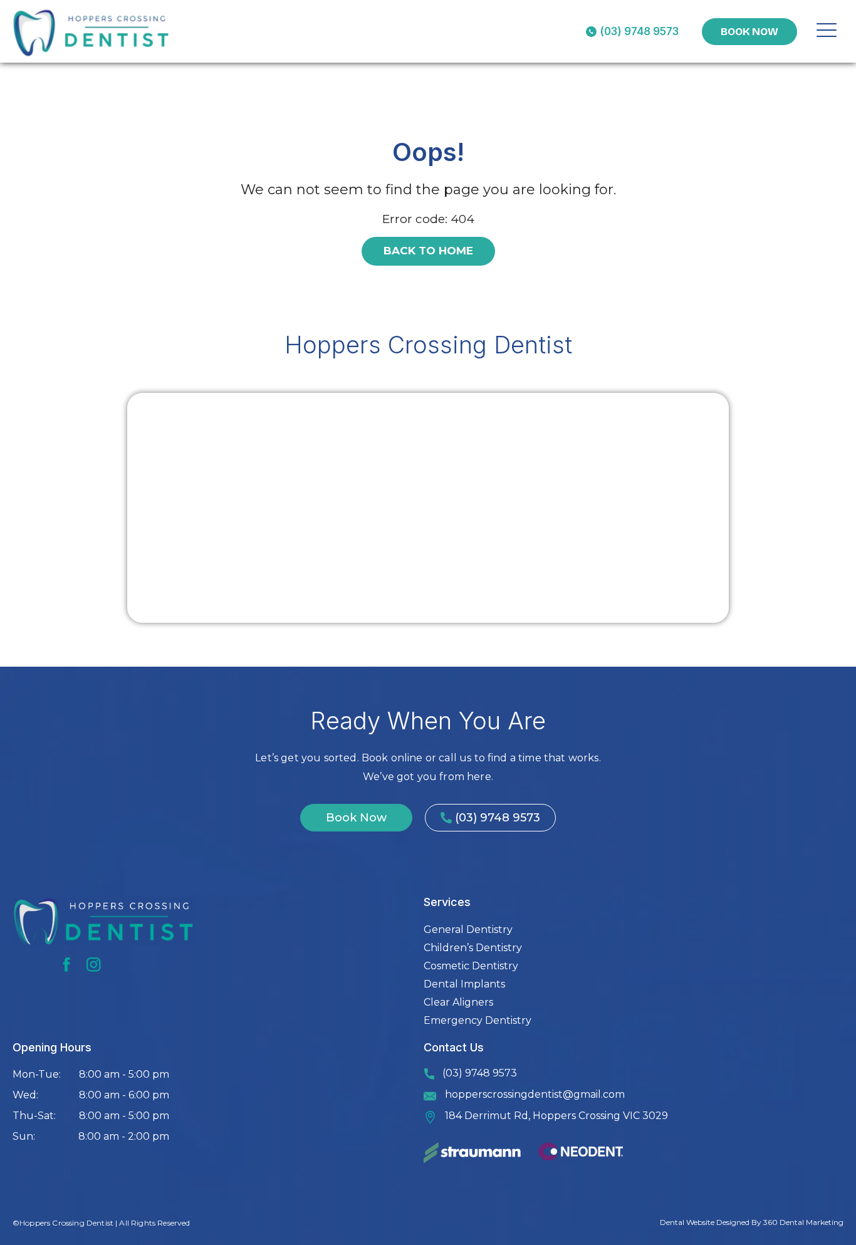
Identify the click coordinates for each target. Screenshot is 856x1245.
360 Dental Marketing (803, 1222)
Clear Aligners (458, 1002)
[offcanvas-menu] (826, 31)
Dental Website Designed (704, 1222)
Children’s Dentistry (473, 948)
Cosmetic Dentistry (471, 966)
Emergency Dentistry (477, 1020)
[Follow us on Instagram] (93, 964)
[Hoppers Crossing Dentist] (92, 31)
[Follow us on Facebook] (67, 964)
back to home (428, 250)
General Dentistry (468, 929)
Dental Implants (464, 984)
